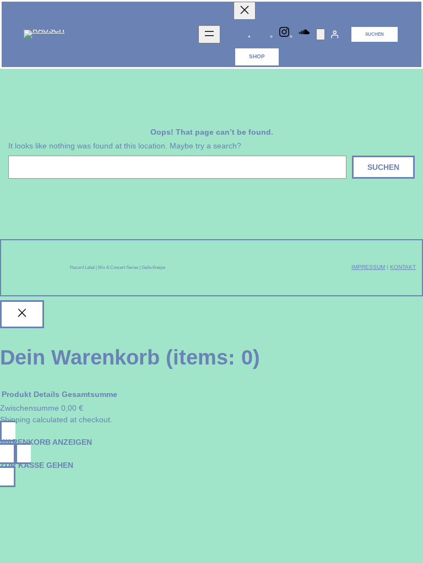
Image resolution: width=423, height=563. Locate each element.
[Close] (22, 314)
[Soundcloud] (304, 37)
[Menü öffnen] (209, 34)
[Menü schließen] (245, 11)
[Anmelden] (334, 34)
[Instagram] (284, 37)
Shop (257, 56)
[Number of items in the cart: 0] (320, 34)
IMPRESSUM (368, 267)
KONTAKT (403, 267)
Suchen (374, 34)
